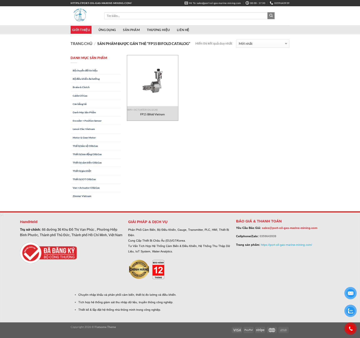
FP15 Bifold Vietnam (152, 114)
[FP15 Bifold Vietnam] (152, 80)
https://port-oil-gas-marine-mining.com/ (286, 244)
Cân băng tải (80, 104)
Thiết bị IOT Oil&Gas (84, 179)
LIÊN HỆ (183, 30)
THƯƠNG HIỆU (158, 30)
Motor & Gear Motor (84, 137)
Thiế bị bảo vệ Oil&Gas (85, 145)
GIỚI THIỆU (81, 30)
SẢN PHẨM (131, 30)
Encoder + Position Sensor (87, 120)
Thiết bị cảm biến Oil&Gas (87, 162)
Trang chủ (81, 43)
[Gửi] (271, 15)
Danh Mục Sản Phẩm (84, 112)
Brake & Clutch (81, 87)
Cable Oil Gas (80, 95)
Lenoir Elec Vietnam (84, 129)
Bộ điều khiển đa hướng (86, 78)
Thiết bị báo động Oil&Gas (87, 154)
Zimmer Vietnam (82, 196)
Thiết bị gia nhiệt (82, 170)
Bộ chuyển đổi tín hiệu (85, 70)
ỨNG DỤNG (107, 30)
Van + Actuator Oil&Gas (86, 187)
